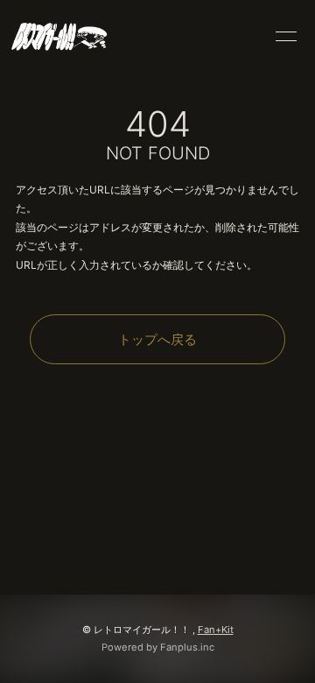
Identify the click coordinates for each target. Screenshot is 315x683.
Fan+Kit (216, 629)
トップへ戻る (157, 339)
